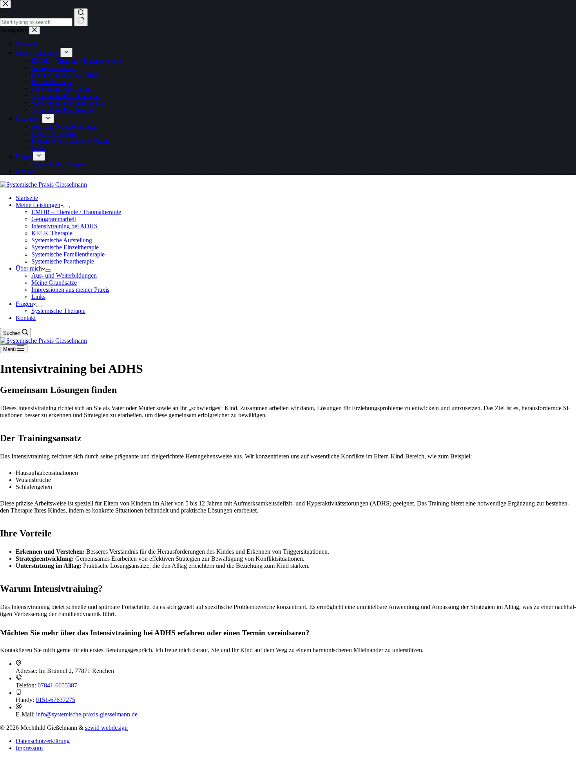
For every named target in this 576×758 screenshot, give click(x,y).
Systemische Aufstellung (61, 240)
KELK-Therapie (51, 233)
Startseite (27, 197)
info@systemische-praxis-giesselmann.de (87, 714)
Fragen (24, 303)
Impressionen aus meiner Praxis (70, 289)
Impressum (29, 748)
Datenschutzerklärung (43, 741)
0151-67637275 (55, 699)
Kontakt (26, 317)
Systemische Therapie (58, 310)
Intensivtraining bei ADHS (64, 226)
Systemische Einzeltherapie (65, 247)
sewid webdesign (106, 727)
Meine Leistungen (38, 205)
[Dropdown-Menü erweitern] (66, 207)
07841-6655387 (57, 685)
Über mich (29, 268)
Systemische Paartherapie (62, 261)
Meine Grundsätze (54, 282)
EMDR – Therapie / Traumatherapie (76, 212)
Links (38, 296)
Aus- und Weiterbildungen (64, 275)
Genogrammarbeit (53, 219)
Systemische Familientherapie (68, 254)
